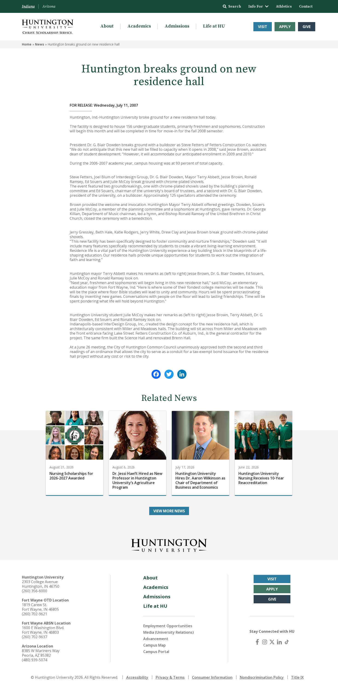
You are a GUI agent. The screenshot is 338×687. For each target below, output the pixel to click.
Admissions (177, 26)
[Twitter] (169, 374)
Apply (285, 26)
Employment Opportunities (167, 625)
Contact (305, 6)
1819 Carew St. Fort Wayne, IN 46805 (40, 607)
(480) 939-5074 (34, 659)
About (107, 26)
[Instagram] (264, 642)
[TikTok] (286, 642)
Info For (255, 6)
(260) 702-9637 (34, 636)
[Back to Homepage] (169, 544)
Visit (262, 26)
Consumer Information (212, 677)
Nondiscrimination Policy (262, 677)
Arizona (48, 6)
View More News (169, 510)
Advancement (155, 638)
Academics (139, 26)
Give (307, 26)
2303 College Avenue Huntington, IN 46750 (40, 584)
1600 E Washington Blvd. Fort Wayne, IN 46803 (43, 630)
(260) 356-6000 (34, 590)
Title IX (297, 677)
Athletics (284, 6)
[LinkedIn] (181, 374)
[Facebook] (156, 374)
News (39, 44)
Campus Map (154, 645)
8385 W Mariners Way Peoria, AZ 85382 (41, 653)
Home (27, 44)
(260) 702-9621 (34, 613)
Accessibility (137, 677)
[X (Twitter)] (272, 642)
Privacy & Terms (170, 677)
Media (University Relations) (168, 632)
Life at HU (214, 26)
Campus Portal (156, 651)
